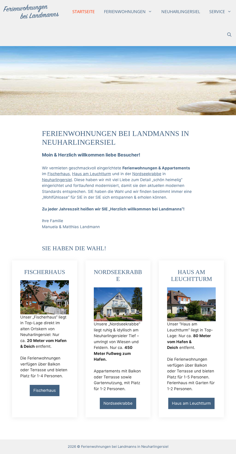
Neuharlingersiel (180, 11)
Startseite (83, 11)
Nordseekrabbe (146, 173)
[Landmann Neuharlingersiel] (31, 11)
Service (217, 11)
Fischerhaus (58, 173)
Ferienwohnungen (125, 11)
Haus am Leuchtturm (91, 173)
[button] (229, 34)
